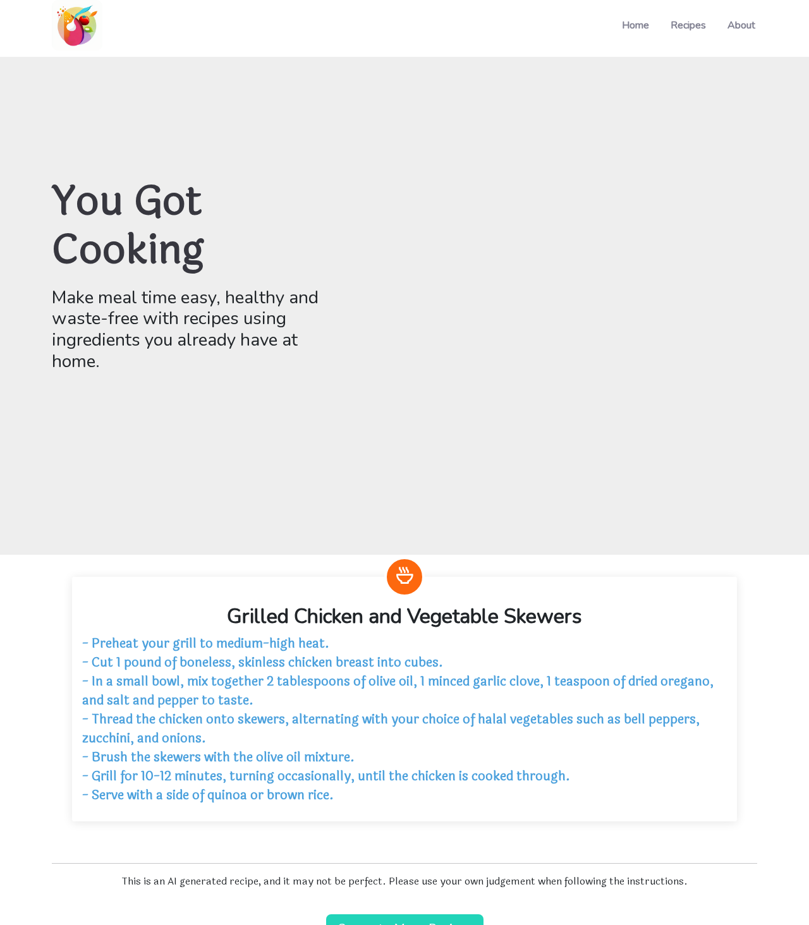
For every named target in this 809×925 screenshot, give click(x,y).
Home (635, 25)
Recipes (688, 25)
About (741, 25)
